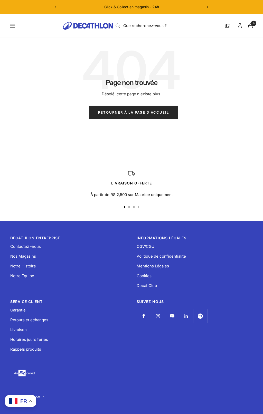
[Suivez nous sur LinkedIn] (186, 316)
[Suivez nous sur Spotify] (200, 316)
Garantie (18, 310)
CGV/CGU (145, 246)
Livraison (18, 329)
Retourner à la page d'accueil (133, 112)
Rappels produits (25, 349)
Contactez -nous (25, 246)
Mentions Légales (153, 266)
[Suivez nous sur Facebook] (144, 316)
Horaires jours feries (29, 339)
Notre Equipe (22, 275)
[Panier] (250, 25)
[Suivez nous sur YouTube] (172, 316)
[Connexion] (239, 25)
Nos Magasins (23, 256)
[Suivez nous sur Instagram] (158, 316)
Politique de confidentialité (161, 256)
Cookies (144, 275)
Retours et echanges (29, 319)
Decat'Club (147, 285)
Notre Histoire (23, 266)
